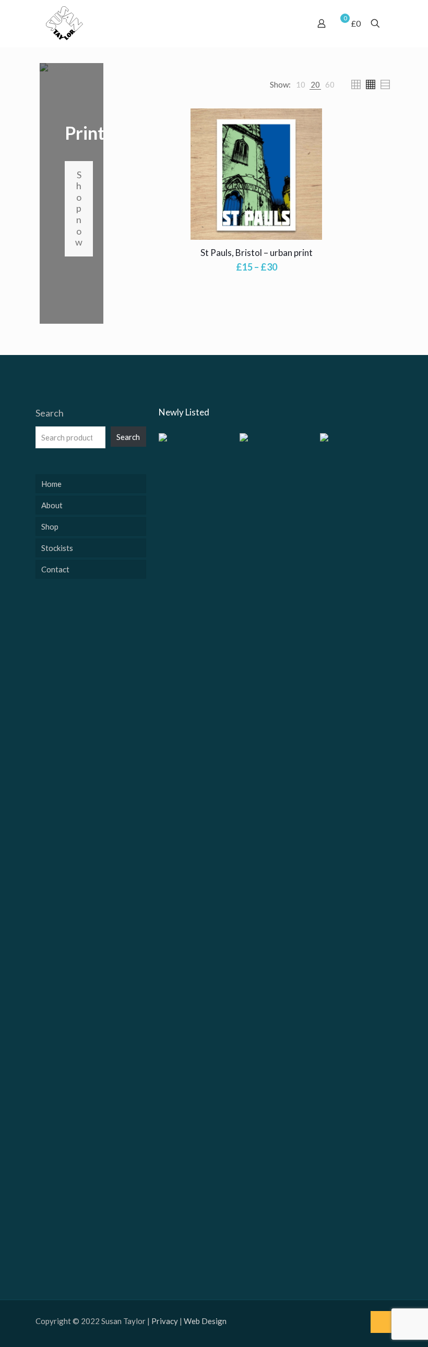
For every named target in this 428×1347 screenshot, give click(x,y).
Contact (55, 569)
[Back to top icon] (382, 1322)
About (52, 505)
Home (51, 483)
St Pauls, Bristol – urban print (256, 252)
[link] (300, 84)
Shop (49, 526)
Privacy (164, 1321)
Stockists (57, 548)
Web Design (205, 1321)
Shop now (78, 208)
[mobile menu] (285, 23)
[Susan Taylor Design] (64, 23)
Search (49, 413)
